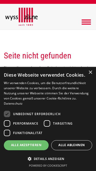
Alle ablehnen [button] (71, 145)
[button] (48, 159)
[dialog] (48, 119)
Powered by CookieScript (48, 165)
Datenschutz (13, 103)
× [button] (90, 72)
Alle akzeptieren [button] (26, 145)
